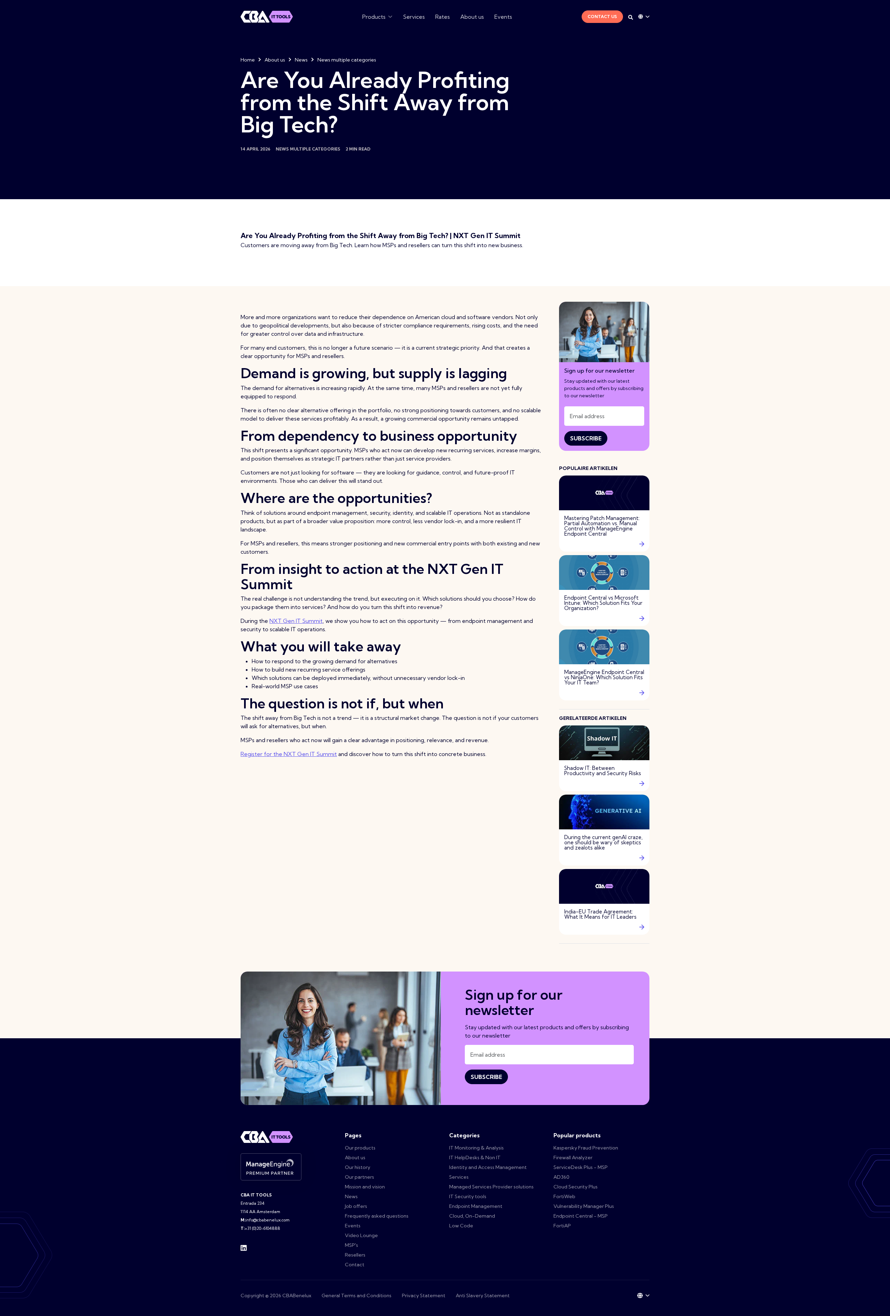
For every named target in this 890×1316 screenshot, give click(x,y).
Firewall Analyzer (572, 1157)
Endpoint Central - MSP (580, 1216)
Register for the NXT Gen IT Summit (289, 753)
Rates (442, 16)
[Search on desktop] (630, 17)
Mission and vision (365, 1187)
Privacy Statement (423, 1295)
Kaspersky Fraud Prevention (585, 1148)
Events (503, 16)
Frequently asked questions (376, 1216)
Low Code (461, 1225)
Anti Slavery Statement (483, 1295)
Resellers (355, 1255)
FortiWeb (564, 1196)
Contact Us (602, 16)
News (301, 60)
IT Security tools (467, 1196)
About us (472, 16)
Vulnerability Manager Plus (583, 1206)
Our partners (359, 1177)
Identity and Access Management (488, 1167)
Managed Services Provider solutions (491, 1187)
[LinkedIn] (244, 1247)
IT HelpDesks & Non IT (475, 1157)
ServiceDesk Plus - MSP (580, 1167)
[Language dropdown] (643, 16)
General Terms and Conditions (356, 1295)
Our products (360, 1148)
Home (248, 60)
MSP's (351, 1245)
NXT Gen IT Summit (296, 620)
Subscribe (585, 438)
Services (414, 16)
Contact (354, 1264)
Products (374, 16)
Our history (357, 1167)
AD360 (561, 1177)
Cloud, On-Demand (472, 1216)
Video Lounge (361, 1235)
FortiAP (562, 1225)
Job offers (356, 1206)
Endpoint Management (475, 1206)
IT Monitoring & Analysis (476, 1148)
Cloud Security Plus (575, 1187)
